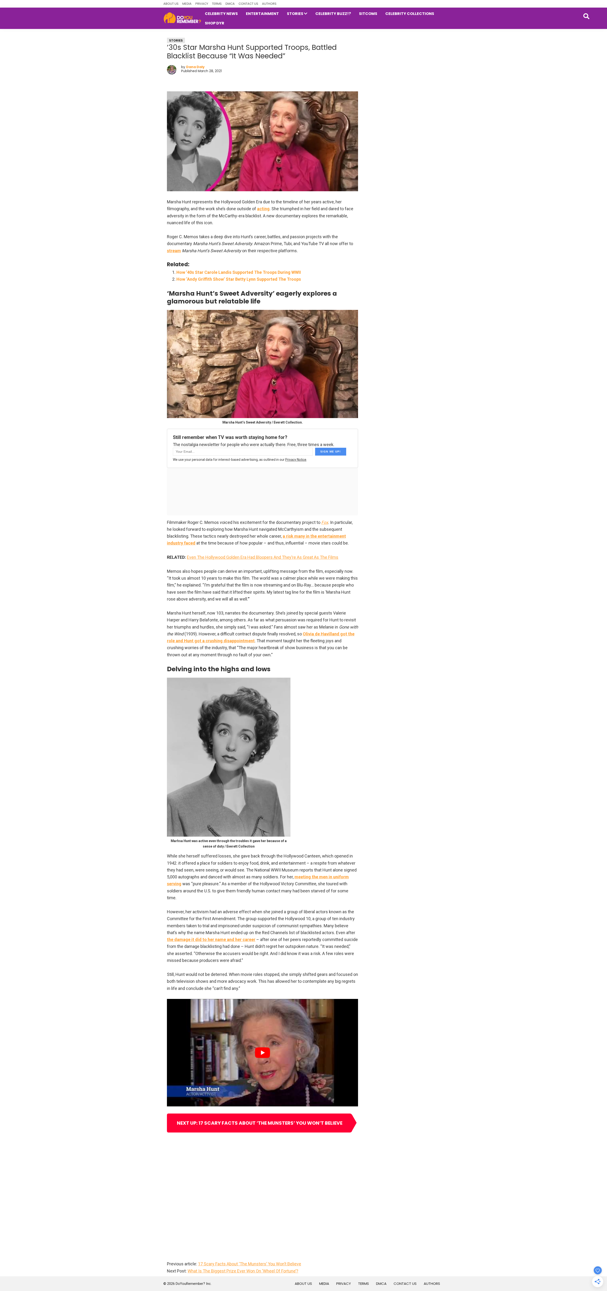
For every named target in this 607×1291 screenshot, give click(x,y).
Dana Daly (195, 67)
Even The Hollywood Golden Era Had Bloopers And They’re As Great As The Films (262, 557)
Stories (176, 40)
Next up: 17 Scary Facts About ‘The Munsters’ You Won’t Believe (259, 1123)
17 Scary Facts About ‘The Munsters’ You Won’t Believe (249, 1263)
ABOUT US (171, 3)
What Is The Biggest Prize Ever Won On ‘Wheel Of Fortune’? (243, 1270)
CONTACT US (248, 3)
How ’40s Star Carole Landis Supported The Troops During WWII (238, 272)
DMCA (230, 3)
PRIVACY (201, 3)
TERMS (217, 3)
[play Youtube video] (262, 1052)
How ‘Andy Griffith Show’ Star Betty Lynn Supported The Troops (238, 279)
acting (263, 208)
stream (174, 250)
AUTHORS (269, 3)
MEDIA (187, 3)
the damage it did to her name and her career (211, 939)
